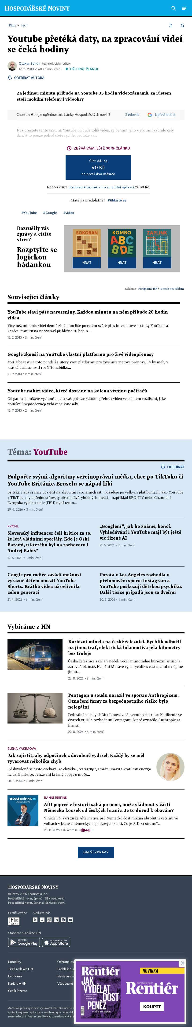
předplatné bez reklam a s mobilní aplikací (101, 187)
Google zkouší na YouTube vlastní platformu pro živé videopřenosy (80, 355)
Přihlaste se (117, 200)
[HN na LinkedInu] (56, 919)
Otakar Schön (29, 63)
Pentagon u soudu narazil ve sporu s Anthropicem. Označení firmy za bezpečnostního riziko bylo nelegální (123, 701)
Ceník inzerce (17, 991)
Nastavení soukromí (71, 976)
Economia (15, 976)
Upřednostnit (165, 115)
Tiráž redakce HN (20, 969)
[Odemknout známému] (182, 25)
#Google (50, 213)
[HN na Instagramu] (49, 919)
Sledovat (132, 115)
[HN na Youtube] (70, 919)
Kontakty (14, 962)
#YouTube (29, 213)
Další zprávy (95, 852)
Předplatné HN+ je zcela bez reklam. (161, 288)
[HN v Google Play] (24, 942)
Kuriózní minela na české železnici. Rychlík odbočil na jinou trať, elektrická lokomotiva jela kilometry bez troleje (124, 648)
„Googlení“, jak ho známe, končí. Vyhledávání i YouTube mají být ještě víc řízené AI (140, 532)
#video (68, 213)
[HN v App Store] (56, 942)
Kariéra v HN (17, 983)
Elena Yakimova (21, 748)
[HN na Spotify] (63, 919)
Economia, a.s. (38, 894)
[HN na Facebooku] (42, 919)
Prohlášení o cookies (71, 969)
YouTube (50, 452)
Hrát (87, 262)
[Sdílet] (171, 25)
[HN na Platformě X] (35, 919)
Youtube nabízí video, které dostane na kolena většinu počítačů (77, 391)
